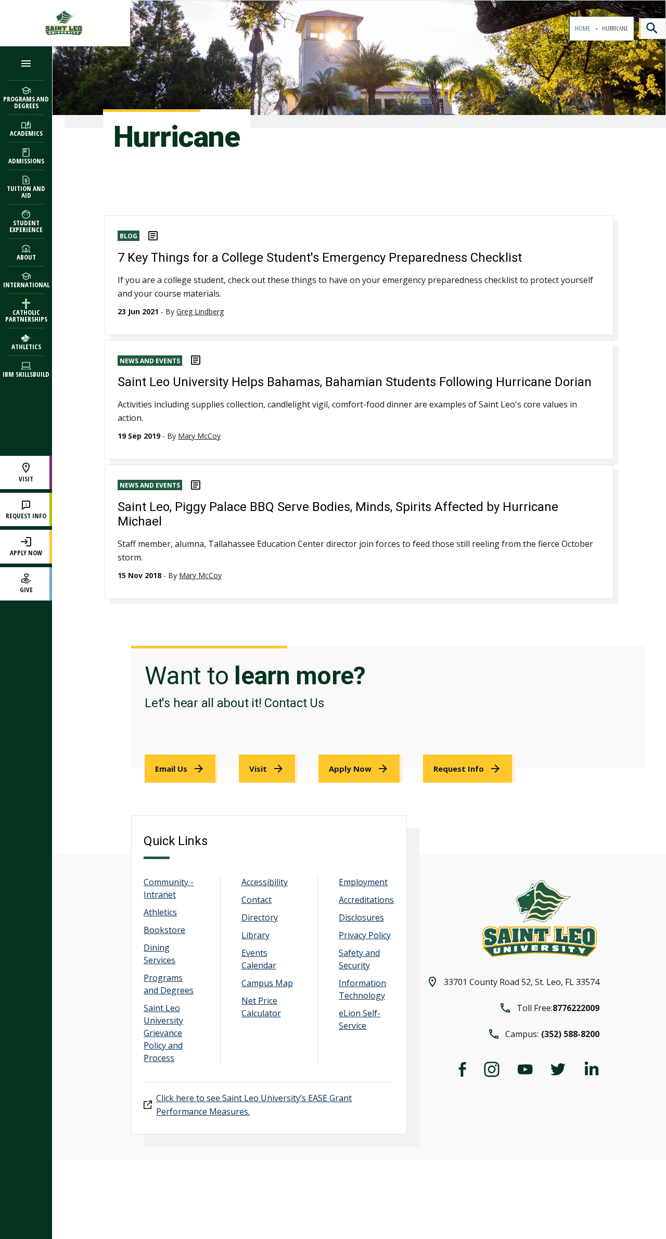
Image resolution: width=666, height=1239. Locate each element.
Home (583, 28)
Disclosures (361, 917)
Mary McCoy (199, 436)
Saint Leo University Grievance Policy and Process (163, 1033)
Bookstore (164, 930)
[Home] (65, 23)
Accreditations (366, 899)
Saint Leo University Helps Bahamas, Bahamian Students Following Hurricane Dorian (355, 382)
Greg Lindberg (200, 311)
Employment (363, 882)
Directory (259, 917)
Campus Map (267, 983)
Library (255, 935)
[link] (181, 769)
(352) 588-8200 (570, 1034)
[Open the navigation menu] (26, 63)
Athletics (160, 912)
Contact (256, 899)
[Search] (652, 28)
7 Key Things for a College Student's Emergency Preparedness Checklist (320, 257)
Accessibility (264, 882)
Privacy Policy (365, 935)
